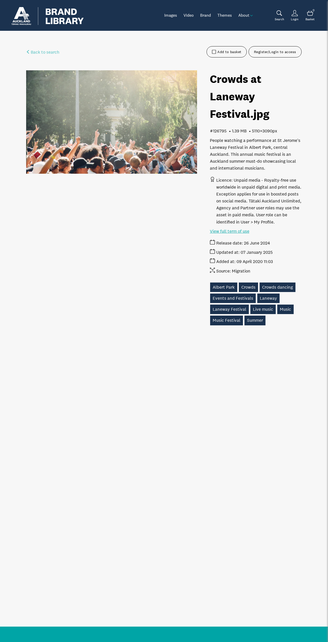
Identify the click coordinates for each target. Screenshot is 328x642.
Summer (255, 320)
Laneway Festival (229, 309)
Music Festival (226, 320)
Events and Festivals (233, 298)
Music (285, 309)
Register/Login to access (275, 52)
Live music (263, 309)
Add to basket (229, 52)
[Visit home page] (47, 15)
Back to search (44, 52)
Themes (224, 15)
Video (188, 15)
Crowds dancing (277, 287)
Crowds (248, 287)
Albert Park (224, 287)
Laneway (268, 298)
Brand (205, 15)
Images (170, 15)
